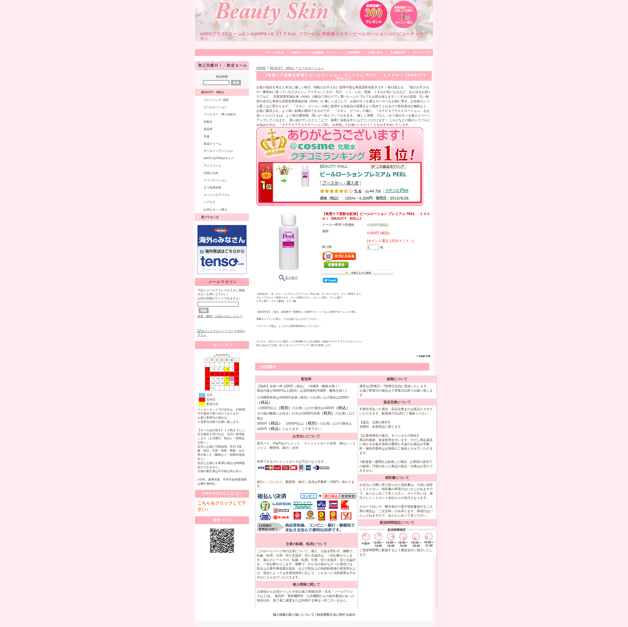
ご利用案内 (353, 52)
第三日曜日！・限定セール (223, 65)
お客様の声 (398, 52)
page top (425, 355)
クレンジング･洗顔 (216, 100)
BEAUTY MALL (212, 92)
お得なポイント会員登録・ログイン (314, 52)
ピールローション (215, 107)
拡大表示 (291, 278)
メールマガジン (223, 281)
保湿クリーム (212, 144)
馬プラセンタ (210, 217)
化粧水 (208, 121)
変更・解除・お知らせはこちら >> (220, 316)
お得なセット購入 (215, 209)
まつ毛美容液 (212, 187)
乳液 (206, 136)
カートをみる (275, 52)
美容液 (208, 129)
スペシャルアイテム (217, 195)
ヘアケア (209, 202)
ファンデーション (215, 180)
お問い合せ (375, 52)
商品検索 (222, 76)
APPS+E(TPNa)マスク (219, 158)
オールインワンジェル (218, 151)
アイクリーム (212, 165)
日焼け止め (211, 173)
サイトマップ (422, 52)
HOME (261, 68)
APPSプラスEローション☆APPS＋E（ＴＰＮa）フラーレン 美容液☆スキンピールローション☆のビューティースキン (314, 36)
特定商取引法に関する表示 (336, 614)
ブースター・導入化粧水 (220, 114)
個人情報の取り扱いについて (293, 614)
